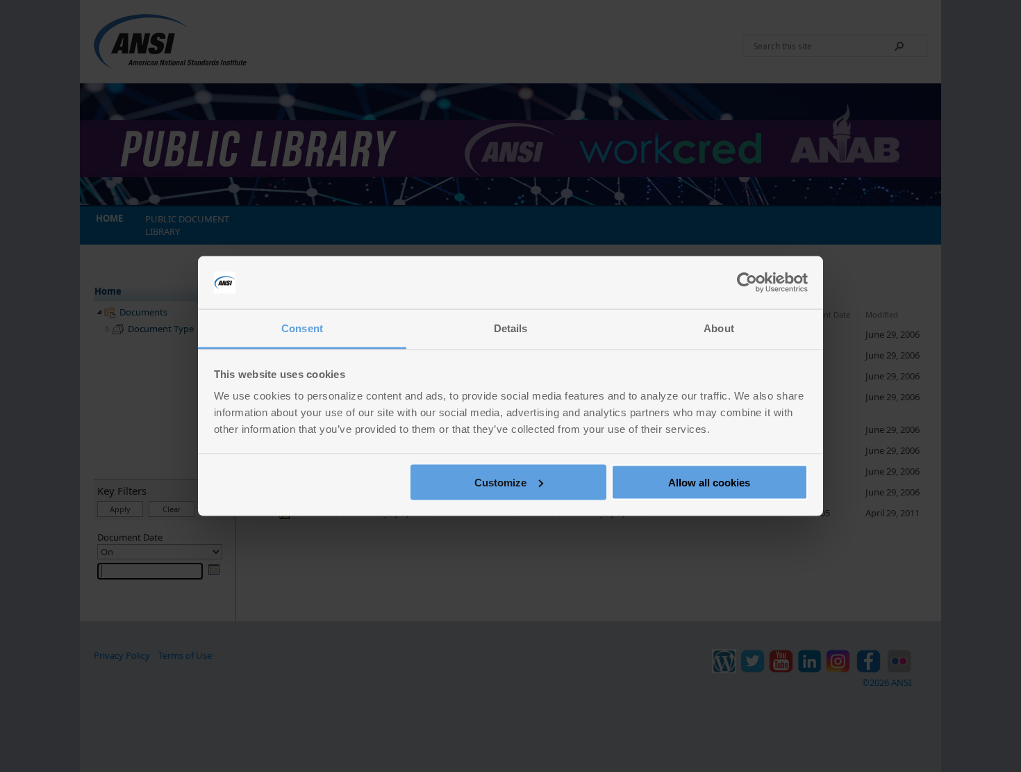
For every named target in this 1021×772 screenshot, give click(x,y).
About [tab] (719, 328)
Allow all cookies (709, 482)
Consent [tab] (302, 328)
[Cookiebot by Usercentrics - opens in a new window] (747, 282)
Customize (500, 482)
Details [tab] (511, 328)
